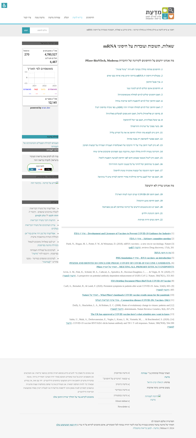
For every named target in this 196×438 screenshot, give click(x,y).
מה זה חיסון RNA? (162, 252)
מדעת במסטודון (121, 395)
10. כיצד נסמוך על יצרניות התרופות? (146, 126)
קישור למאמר (69, 275)
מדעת (35, 253)
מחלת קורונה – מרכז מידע (133, 30)
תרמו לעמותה (52, 150)
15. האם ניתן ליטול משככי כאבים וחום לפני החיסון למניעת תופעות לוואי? (131, 158)
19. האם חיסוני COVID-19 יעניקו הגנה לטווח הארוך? (139, 194)
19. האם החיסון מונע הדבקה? (149, 200)
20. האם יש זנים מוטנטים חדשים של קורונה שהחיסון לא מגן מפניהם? (132, 207)
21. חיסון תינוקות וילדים (152, 213)
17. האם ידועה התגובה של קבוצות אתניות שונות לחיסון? (138, 170)
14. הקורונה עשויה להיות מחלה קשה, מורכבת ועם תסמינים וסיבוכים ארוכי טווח (128, 151)
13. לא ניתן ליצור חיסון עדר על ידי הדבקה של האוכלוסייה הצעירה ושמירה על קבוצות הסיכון (123, 145)
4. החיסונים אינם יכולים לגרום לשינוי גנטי (145, 88)
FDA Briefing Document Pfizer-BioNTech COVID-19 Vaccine (141, 281)
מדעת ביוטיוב (122, 384)
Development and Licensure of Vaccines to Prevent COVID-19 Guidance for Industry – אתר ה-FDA (122, 233)
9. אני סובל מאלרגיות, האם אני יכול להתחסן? (143, 120)
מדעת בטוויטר (121, 390)
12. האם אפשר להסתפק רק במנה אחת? (145, 139)
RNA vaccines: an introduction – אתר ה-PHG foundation (143, 258)
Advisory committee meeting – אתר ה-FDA (150, 238)
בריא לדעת (163, 30)
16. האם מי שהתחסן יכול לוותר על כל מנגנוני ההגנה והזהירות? (136, 164)
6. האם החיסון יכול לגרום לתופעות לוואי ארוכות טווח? (139, 101)
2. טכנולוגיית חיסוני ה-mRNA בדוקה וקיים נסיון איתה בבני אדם (135, 75)
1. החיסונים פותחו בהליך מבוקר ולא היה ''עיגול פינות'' (139, 69)
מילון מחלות (151, 30)
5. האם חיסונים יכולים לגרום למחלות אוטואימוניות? (140, 94)
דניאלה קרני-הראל (155, 382)
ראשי (172, 30)
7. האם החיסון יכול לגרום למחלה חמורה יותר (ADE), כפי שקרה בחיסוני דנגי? (129, 107)
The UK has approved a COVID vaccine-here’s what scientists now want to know (130, 314)
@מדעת (47, 262)
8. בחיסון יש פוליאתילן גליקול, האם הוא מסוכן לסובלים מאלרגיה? (134, 113)
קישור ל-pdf (134, 247)
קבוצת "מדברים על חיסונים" (115, 378)
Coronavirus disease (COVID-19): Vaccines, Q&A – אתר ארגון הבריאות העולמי (132, 300)
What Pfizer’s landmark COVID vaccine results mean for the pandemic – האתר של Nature (126, 295)
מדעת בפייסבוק (121, 373)
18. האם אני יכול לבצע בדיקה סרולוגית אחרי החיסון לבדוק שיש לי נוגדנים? (130, 177)
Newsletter (123, 406)
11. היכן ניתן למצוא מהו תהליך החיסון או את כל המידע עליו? (136, 132)
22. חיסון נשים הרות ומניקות (150, 219)
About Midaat (121, 401)
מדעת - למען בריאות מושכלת (146, 428)
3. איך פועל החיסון (154, 82)
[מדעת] (160, 18)
